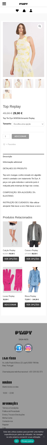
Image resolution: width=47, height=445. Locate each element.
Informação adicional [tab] (12, 162)
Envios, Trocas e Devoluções (13, 415)
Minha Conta (7, 418)
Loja (4, 428)
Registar (5, 425)
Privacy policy (27, 441)
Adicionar (20, 136)
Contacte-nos (7, 421)
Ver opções (10, 259)
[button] (39, 26)
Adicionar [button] (10, 305)
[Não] (43, 436)
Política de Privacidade (11, 411)
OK (16, 441)
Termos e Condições (10, 408)
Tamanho (7, 124)
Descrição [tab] (7, 157)
